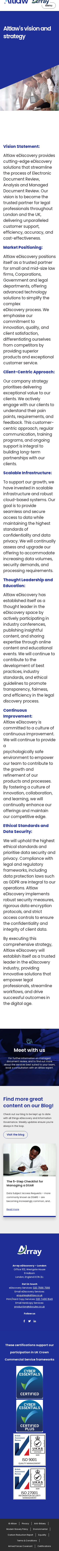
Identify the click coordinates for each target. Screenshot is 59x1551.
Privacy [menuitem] (25, 1523)
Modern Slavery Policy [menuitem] (17, 1529)
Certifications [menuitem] (44, 1546)
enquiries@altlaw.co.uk (29, 1295)
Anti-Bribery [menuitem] (40, 1523)
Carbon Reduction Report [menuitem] (20, 1534)
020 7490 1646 (44, 1299)
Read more (13, 1209)
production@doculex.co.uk (29, 1306)
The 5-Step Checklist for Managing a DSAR (25, 1183)
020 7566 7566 (41, 1287)
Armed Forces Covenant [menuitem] (20, 1546)
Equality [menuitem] (42, 1534)
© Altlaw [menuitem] (12, 1523)
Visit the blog (15, 1135)
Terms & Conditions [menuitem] (27, 1540)
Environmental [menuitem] (40, 1529)
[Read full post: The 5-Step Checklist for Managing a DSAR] (29, 1160)
